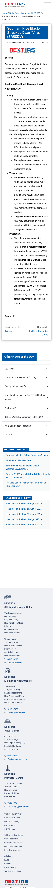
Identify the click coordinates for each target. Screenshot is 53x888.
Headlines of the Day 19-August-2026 (24, 519)
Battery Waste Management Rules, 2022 (23, 417)
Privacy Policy (10, 867)
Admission (8, 856)
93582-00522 (12, 756)
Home (4, 13)
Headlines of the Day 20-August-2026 (24, 514)
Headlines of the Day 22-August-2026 (24, 503)
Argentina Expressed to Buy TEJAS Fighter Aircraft (24, 397)
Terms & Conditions (12, 871)
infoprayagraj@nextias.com (18, 806)
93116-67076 (12, 709)
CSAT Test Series (11, 839)
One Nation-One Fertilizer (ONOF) (38, 333)
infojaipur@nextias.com (17, 759)
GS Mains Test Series (13, 842)
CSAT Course (9, 829)
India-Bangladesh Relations (17, 426)
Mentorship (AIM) (11, 821)
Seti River (8, 331)
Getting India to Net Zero (16, 386)
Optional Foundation (13, 846)
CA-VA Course (10, 825)
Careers (7, 864)
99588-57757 (12, 803)
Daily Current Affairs (19, 13)
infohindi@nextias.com (16, 713)
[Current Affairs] (15, 4)
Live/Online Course (12, 818)
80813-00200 (12, 659)
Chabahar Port (11, 408)
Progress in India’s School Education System (27, 455)
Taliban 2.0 (9, 434)
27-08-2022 (36, 13)
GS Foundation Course (13, 814)
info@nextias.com (14, 663)
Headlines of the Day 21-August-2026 (24, 509)
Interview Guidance (12, 850)
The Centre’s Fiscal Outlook (19, 460)
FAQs (6, 860)
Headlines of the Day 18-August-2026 (24, 524)
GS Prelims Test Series (13, 835)
